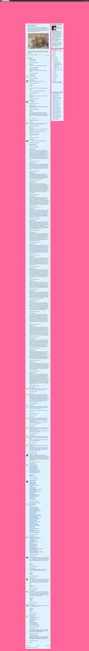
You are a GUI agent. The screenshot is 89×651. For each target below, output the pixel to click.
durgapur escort (32, 475)
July (54, 71)
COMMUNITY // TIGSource (57, 98)
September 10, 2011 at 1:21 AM (34, 385)
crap (48, 55)
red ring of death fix (44, 364)
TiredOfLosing (32, 144)
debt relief (41, 186)
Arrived (35, 70)
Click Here (31, 573)
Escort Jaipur (35, 429)
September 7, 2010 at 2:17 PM (34, 120)
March (55, 75)
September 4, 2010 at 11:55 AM (34, 109)
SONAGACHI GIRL (32, 513)
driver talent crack (32, 616)
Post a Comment (29, 642)
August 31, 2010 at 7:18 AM (34, 73)
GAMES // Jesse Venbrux (56, 108)
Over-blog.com (32, 564)
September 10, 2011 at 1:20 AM (34, 324)
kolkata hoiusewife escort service (34, 469)
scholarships (38, 235)
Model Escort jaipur (32, 448)
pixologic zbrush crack (33, 622)
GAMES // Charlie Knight (56, 101)
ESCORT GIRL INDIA (33, 512)
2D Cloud (31, 139)
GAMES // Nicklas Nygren (57, 112)
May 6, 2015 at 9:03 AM (33, 391)
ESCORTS (31, 486)
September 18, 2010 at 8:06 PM (34, 137)
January (55, 77)
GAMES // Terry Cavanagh (57, 116)
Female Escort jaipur (44, 400)
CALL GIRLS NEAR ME (33, 490)
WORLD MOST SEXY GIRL (34, 523)
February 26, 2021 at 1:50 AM (34, 566)
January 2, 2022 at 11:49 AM (34, 626)
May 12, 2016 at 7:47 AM (33, 424)
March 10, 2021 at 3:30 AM (34, 588)
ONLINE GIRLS (32, 497)
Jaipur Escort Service (37, 400)
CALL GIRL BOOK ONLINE (34, 540)
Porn (31, 389)
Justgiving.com (32, 597)
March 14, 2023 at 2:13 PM (34, 633)
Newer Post (28, 645)
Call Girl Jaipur (32, 401)
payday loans (41, 272)
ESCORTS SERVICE (33, 487)
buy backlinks (41, 164)
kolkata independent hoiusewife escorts (35, 471)
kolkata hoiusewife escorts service (35, 470)
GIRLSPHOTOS (32, 539)
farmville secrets (32, 200)
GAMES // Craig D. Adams (57, 103)
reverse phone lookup (43, 304)
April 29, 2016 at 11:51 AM (33, 403)
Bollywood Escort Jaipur (38, 401)
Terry (30, 64)
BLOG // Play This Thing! (56, 94)
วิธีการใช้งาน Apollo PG (33, 635)
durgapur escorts (32, 474)
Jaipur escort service (37, 447)
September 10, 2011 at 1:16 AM (34, 161)
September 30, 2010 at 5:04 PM (34, 142)
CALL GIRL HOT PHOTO (33, 531)
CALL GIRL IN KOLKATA (33, 494)
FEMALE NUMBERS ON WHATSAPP (35, 510)
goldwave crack (32, 621)
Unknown (31, 416)
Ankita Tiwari (32, 463)
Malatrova (31, 100)
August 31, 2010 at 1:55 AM (34, 62)
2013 (54, 52)
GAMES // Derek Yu (56, 106)
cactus (58, 26)
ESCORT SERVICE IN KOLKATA (35, 495)
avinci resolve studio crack (33, 619)
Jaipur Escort (31, 400)
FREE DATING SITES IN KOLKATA (35, 530)
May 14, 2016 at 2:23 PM (33, 433)
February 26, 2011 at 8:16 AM (34, 147)
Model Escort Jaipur (32, 431)
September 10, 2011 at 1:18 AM (34, 230)
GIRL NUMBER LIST (33, 522)
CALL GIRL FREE (32, 526)
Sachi (30, 393)
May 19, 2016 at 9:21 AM (33, 442)
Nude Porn (40, 389)
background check (32, 152)
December (55, 57)
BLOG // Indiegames (56, 93)
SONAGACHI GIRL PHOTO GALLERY (35, 538)
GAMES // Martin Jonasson (57, 111)
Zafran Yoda (31, 604)
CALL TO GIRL (32, 529)
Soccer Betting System (33, 134)
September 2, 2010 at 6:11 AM (34, 98)
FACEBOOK (59, 45)
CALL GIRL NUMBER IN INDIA (34, 528)
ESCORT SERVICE (32, 488)
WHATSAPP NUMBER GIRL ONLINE (35, 518)
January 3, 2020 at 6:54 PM (34, 478)
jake (30, 94)
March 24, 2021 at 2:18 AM (34, 602)
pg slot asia (31, 628)
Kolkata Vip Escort (32, 481)
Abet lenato (31, 556)
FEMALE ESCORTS (33, 498)
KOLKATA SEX (32, 493)
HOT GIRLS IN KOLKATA (33, 511)
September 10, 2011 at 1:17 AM (34, 180)
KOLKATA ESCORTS (33, 483)
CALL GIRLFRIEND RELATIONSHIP (35, 491)
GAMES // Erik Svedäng (56, 107)
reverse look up (44, 317)
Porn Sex (36, 389)
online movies (32, 329)
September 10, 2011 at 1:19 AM (34, 266)
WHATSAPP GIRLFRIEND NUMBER (35, 514)
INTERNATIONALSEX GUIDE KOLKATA (36, 489)
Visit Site (31, 563)
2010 (54, 56)
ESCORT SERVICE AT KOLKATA (35, 525)
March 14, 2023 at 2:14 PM (34, 640)
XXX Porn (33, 389)
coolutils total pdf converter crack (34, 617)
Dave (30, 111)
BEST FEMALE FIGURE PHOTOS (35, 521)
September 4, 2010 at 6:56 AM (34, 103)
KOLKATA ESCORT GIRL (33, 520)
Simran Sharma (32, 480)
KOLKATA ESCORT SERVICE (34, 485)
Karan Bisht (31, 387)
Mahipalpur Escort (32, 456)
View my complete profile (57, 42)
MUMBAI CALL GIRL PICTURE (34, 537)
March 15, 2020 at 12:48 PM (34, 554)
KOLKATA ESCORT (32, 484)
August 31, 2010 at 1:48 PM (34, 78)
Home (38, 645)
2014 (54, 51)
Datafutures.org (32, 608)
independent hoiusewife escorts (34, 472)
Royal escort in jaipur (42, 449)
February (55, 76)
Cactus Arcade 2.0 (56, 66)
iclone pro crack (32, 618)
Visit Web (31, 574)
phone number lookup (35, 284)
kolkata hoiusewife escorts (33, 468)
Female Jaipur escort (44, 447)
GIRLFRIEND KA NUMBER (34, 552)
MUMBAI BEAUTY (32, 541)
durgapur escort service (33, 476)
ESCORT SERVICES (33, 492)
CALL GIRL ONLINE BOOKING (34, 517)
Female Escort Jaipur (44, 430)
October (55, 58)
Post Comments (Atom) (33, 647)
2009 (54, 79)
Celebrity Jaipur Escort (35, 449)
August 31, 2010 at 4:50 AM (34, 67)
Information (31, 572)
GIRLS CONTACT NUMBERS (34, 524)
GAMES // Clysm (55, 102)
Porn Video (44, 389)
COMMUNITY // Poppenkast (57, 97)
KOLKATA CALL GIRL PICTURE (34, 532)
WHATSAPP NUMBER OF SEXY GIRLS (36, 515)
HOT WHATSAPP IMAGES (34, 516)
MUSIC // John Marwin (56, 117)
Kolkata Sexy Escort (33, 482)
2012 (54, 53)
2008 (54, 80)
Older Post (48, 645)
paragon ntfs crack (32, 620)
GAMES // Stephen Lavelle (57, 115)
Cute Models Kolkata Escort (34, 502)
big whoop (45, 88)
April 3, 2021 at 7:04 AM (33, 613)
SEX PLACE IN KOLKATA (33, 519)
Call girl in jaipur (38, 448)
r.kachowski (31, 75)
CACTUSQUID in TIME (57, 63)
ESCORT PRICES (32, 527)
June (54, 72)
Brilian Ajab (31, 590)
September (55, 59)
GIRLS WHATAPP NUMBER (34, 496)
